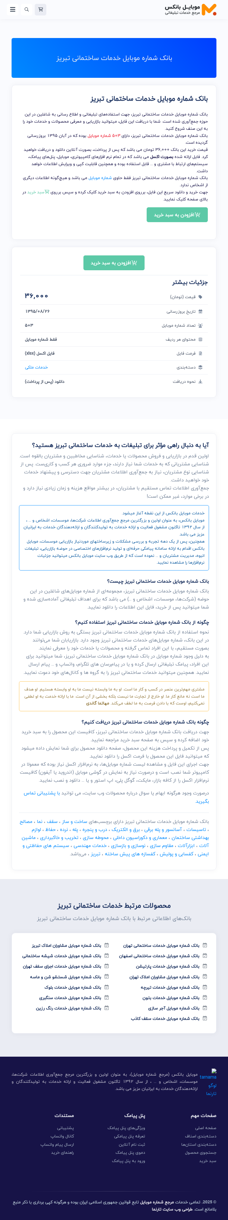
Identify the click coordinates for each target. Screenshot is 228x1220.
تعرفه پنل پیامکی (129, 1136)
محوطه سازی (96, 837)
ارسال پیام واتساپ (57, 1144)
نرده (64, 829)
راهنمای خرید (62, 1152)
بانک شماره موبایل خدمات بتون (171, 998)
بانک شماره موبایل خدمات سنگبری (70, 998)
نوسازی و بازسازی (128, 845)
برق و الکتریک (126, 829)
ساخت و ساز (74, 821)
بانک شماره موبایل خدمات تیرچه (170, 987)
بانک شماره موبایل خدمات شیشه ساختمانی (61, 956)
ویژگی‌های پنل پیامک (126, 1127)
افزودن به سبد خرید (174, 215)
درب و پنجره (95, 829)
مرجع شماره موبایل (157, 1202)
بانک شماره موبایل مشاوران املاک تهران (164, 977)
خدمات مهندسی (90, 845)
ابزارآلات (186, 845)
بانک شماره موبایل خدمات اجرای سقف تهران (62, 966)
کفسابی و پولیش (176, 854)
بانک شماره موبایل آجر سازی (174, 1008)
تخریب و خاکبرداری (59, 837)
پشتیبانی (65, 1127)
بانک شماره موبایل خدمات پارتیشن (168, 966)
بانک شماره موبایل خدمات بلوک (73, 987)
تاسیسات (196, 829)
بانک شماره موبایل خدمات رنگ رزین (68, 1008)
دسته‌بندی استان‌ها (198, 1144)
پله (75, 829)
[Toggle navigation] (12, 9)
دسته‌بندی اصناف (200, 1136)
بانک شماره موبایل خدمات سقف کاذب (165, 1018)
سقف (52, 821)
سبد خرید (207, 1160)
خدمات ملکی (36, 367)
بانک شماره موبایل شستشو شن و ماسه (65, 977)
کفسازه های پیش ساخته (130, 854)
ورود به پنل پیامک (128, 1160)
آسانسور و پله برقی (163, 829)
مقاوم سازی (161, 845)
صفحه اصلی (205, 1127)
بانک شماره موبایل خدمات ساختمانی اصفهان (159, 956)
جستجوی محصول (200, 1152)
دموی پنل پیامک (130, 1152)
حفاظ (50, 829)
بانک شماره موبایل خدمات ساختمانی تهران (161, 945)
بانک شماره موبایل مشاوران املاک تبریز (66, 945)
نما (39, 821)
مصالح (26, 821)
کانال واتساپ (62, 1136)
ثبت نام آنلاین (132, 1144)
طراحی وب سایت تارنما (172, 1209)
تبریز (95, 854)
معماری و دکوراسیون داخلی (140, 837)
